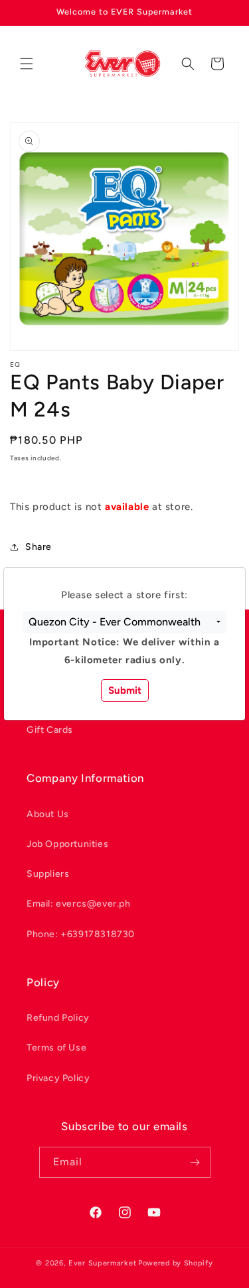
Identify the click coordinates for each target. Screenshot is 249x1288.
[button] (124, 622)
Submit (124, 690)
